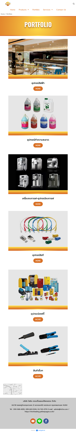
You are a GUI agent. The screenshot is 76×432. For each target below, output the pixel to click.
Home (3, 14)
